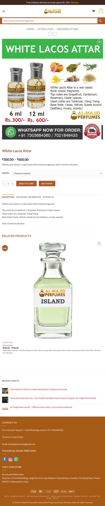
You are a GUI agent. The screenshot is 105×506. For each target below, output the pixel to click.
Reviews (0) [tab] (48, 197)
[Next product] (50, 34)
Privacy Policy (81, 496)
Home (30, 29)
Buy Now (47, 183)
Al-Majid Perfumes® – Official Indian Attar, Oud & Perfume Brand (41, 407)
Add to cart (26, 183)
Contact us (94, 496)
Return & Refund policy (38, 496)
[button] (3, 11)
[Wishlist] (93, 11)
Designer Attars (67, 29)
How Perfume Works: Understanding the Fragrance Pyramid (38, 389)
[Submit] (100, 20)
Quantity (5, 173)
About (56, 498)
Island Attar (8, 345)
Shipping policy (18, 496)
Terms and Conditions (61, 496)
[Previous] (4, 142)
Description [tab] (8, 197)
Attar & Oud (45, 29)
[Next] (12, 142)
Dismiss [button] (74, 2)
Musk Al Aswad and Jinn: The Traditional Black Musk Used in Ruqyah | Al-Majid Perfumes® (53, 398)
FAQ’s (6, 496)
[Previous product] (55, 34)
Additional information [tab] (28, 197)
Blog (49, 498)
